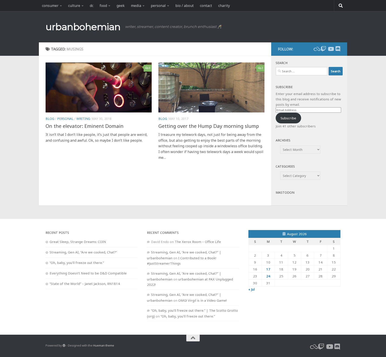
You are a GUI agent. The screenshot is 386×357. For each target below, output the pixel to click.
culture (74, 5)
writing (83, 118)
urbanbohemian (83, 27)
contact (206, 5)
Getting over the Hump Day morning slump (208, 125)
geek (121, 5)
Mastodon (285, 192)
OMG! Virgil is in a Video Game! (202, 300)
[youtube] (330, 49)
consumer (50, 5)
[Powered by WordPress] (64, 345)
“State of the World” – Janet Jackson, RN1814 (85, 283)
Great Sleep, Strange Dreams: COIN (78, 241)
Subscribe (288, 118)
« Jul (251, 289)
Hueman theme (103, 345)
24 (268, 276)
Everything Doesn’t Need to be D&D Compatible (88, 273)
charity (224, 5)
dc (91, 5)
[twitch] (323, 49)
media (136, 5)
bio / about (184, 5)
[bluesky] (316, 49)
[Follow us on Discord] (337, 49)
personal (158, 5)
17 (268, 269)
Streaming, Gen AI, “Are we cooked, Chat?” (83, 252)
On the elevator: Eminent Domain (85, 125)
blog (50, 118)
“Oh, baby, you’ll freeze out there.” (77, 262)
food (103, 5)
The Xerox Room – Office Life (198, 241)
